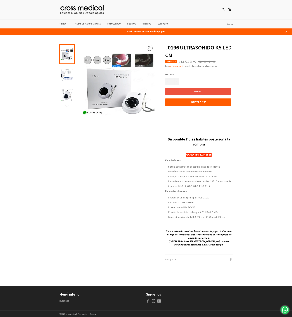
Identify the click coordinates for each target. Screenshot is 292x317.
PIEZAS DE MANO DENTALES (88, 23)
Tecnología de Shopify (87, 314)
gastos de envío (176, 66)
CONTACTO (163, 23)
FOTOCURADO (114, 23)
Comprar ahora (198, 102)
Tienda (63, 23)
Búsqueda (64, 300)
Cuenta (230, 24)
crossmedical (71, 314)
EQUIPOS (131, 23)
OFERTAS (147, 23)
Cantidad (169, 74)
